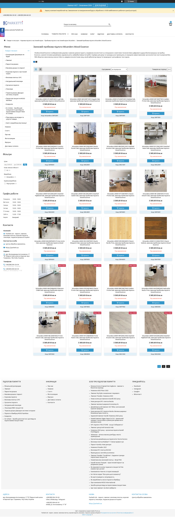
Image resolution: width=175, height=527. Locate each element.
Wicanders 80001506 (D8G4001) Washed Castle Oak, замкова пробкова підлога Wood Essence (85, 195)
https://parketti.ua (12, 247)
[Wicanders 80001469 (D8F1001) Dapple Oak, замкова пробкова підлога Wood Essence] (85, 86)
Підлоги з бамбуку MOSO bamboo (16, 413)
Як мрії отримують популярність (102, 477)
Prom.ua (97, 511)
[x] (36, 62)
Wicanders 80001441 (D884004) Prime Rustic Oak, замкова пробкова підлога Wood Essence (85, 337)
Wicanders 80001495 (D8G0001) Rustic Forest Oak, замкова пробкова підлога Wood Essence (85, 148)
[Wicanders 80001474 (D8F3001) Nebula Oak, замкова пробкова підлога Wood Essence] (120, 86)
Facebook (137, 386)
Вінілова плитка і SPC (14, 77)
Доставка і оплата (114, 34)
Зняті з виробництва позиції (16, 123)
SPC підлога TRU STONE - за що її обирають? (107, 425)
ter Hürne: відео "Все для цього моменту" (106, 474)
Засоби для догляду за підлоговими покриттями (108, 485)
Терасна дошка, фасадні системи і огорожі (19, 410)
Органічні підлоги (12, 85)
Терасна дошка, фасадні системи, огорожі (14, 93)
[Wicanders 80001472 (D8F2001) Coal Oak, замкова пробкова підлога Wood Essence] (49, 86)
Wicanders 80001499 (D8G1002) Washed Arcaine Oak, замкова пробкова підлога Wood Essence (120, 337)
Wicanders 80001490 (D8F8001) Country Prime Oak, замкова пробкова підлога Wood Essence (49, 148)
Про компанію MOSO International (103, 482)
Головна (45, 34)
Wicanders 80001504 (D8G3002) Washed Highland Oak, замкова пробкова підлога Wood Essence (155, 337)
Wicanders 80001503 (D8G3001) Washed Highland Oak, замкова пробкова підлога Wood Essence (49, 195)
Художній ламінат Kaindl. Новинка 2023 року (107, 416)
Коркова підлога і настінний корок (32, 40)
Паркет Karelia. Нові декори (101, 444)
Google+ (137, 391)
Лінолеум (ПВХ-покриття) (13, 408)
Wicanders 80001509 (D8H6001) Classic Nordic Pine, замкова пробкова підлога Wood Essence (120, 243)
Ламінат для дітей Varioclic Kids (102, 427)
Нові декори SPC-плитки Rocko (102, 401)
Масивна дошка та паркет (15, 68)
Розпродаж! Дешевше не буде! (15, 55)
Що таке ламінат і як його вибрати (103, 488)
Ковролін (9, 104)
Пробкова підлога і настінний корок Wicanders (60, 40)
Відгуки (101, 34)
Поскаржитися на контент (108, 512)
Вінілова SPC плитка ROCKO (101, 450)
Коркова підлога (10, 397)
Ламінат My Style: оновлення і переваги (105, 393)
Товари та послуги (13, 40)
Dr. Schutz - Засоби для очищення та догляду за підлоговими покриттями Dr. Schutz (15, 110)
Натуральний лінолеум (14, 81)
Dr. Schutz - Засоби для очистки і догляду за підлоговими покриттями (20, 419)
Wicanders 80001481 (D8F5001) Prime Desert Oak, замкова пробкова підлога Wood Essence (156, 195)
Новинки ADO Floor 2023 (99, 390)
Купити (50, 111)
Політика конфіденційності (125, 512)
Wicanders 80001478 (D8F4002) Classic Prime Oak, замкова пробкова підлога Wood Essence (85, 290)
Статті (7, 130)
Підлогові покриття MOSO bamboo (15, 99)
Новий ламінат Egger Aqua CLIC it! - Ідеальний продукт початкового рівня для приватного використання (107, 420)
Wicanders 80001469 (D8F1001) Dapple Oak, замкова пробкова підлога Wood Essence (85, 100)
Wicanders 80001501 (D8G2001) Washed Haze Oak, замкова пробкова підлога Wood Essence (155, 148)
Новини (84, 34)
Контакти (129, 34)
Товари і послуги (59, 34)
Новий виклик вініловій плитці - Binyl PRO (106, 460)
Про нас (74, 34)
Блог (92, 34)
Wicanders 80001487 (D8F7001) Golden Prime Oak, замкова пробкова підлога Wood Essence (156, 101)
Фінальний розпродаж (12, 386)
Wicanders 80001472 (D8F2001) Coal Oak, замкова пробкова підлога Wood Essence (50, 100)
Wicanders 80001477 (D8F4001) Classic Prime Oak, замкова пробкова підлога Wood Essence (120, 195)
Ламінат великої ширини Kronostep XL (105, 404)
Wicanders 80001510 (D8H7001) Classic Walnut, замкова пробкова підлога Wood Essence (156, 243)
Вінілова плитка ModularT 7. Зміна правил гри (107, 442)
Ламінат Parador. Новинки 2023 (102, 396)
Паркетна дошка (12, 64)
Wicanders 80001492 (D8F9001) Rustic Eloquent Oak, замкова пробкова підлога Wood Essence (85, 243)
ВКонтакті (137, 394)
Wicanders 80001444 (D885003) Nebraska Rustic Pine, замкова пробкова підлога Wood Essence (156, 290)
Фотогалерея (10, 138)
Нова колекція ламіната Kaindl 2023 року (105, 399)
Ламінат (9, 60)
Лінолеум (9, 89)
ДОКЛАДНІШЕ (100, 5)
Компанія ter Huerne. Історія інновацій (105, 471)
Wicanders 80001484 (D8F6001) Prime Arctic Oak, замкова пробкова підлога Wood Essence (49, 243)
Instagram (137, 389)
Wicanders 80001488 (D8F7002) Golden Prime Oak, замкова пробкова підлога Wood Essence (120, 290)
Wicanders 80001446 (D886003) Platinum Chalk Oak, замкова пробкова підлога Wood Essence (50, 290)
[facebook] (34, 62)
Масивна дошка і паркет (13, 394)
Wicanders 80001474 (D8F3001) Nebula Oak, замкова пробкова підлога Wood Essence (120, 100)
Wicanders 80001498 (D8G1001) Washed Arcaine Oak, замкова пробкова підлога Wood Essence (120, 148)
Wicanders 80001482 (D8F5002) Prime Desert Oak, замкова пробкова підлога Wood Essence (50, 337)
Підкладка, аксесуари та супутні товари (15, 118)
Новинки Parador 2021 (99, 447)
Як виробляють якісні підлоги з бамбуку (105, 480)
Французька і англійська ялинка (102, 453)
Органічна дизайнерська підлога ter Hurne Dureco (109, 439)
